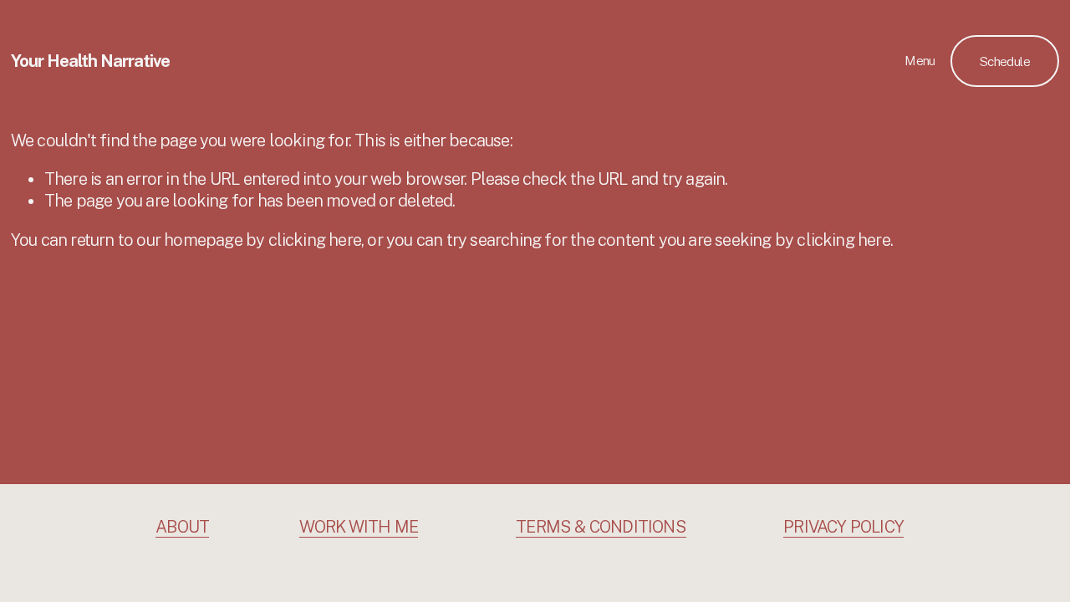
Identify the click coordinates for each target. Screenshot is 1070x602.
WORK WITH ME (358, 527)
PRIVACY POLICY (843, 527)
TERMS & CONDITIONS (601, 527)
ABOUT (182, 527)
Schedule (1005, 61)
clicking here (315, 240)
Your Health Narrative (90, 61)
